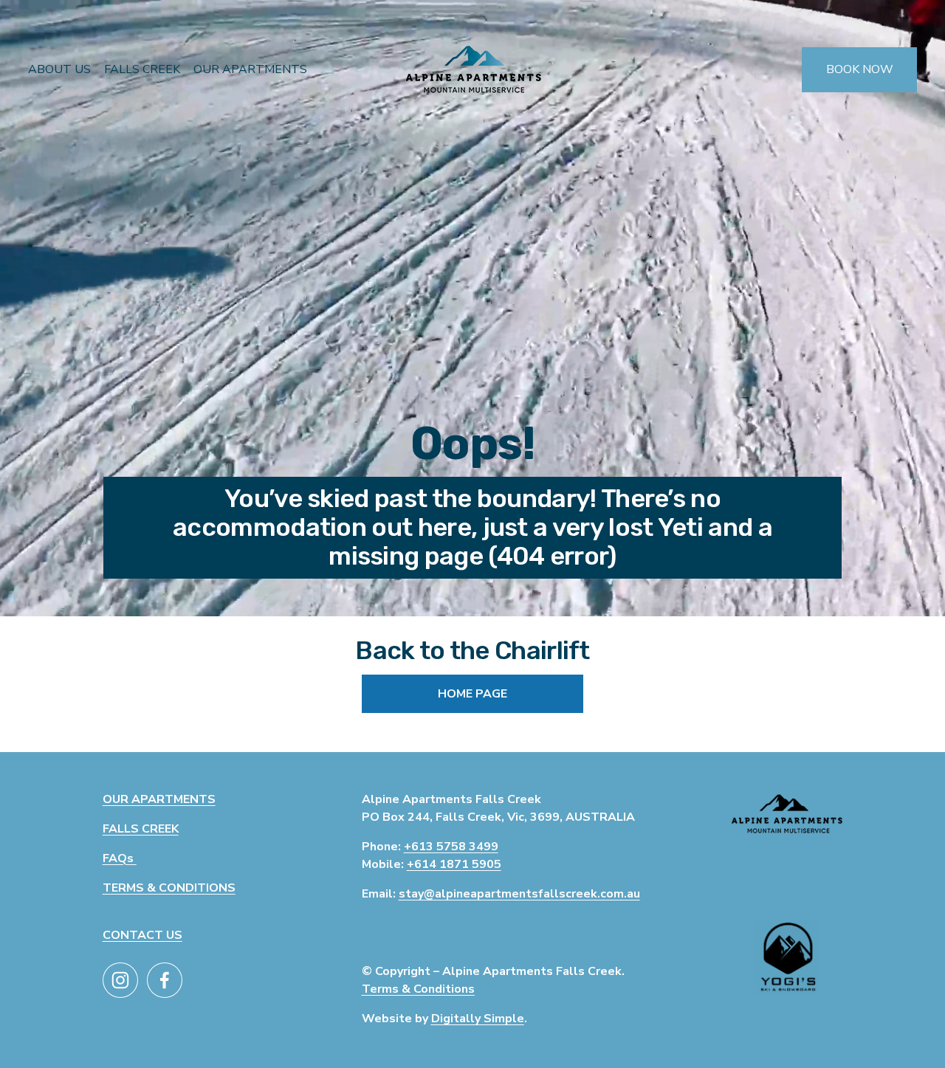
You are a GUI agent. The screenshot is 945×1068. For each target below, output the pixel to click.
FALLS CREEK (142, 69)
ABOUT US (59, 69)
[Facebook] (164, 980)
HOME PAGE (472, 694)
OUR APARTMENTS (250, 69)
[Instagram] (120, 980)
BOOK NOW (859, 69)
